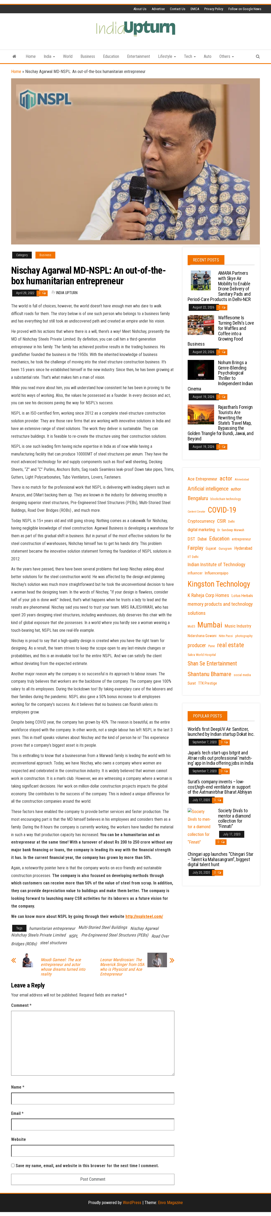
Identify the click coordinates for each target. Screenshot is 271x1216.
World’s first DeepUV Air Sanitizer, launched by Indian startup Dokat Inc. (221, 731)
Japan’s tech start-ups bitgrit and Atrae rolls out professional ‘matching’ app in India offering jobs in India (220, 758)
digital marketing (201, 529)
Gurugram (225, 549)
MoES (191, 626)
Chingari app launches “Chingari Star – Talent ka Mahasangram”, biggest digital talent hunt (221, 859)
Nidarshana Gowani (202, 636)
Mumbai (209, 624)
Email (17, 1113)
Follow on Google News (244, 9)
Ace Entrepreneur (202, 479)
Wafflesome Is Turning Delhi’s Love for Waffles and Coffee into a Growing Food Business (221, 331)
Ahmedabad (242, 479)
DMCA (195, 9)
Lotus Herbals (242, 595)
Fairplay (195, 548)
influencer (195, 573)
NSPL (73, 936)
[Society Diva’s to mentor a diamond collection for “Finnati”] (201, 826)
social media (242, 675)
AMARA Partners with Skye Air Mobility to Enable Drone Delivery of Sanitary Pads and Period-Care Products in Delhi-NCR (219, 286)
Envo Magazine (170, 1202)
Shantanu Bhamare (209, 674)
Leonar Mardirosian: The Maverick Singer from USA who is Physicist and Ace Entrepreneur (122, 967)
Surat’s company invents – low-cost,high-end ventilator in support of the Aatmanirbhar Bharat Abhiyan (220, 787)
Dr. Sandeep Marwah (230, 530)
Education (111, 56)
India (48, 56)
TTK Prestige (207, 683)
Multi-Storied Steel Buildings (102, 927)
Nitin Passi (226, 636)
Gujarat (211, 548)
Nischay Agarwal (144, 928)
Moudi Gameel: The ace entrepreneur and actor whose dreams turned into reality (63, 967)
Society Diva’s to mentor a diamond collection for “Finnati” (234, 818)
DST (191, 539)
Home (31, 56)
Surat (192, 683)
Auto (207, 56)
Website (18, 1139)
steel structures (53, 942)
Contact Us (177, 9)
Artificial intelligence (208, 489)
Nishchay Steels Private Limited (38, 935)
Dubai (202, 539)
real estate (230, 645)
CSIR (221, 521)
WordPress (132, 1202)
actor (226, 478)
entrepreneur (241, 539)
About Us (139, 9)
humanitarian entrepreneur (52, 928)
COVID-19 (222, 509)
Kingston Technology (219, 583)
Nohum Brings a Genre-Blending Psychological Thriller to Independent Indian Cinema (220, 376)
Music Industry (238, 626)
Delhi (231, 521)
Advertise (158, 9)
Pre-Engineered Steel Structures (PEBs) (114, 935)
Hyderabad (243, 548)
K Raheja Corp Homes (208, 595)
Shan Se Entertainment (212, 663)
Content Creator (196, 511)
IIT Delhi (193, 557)
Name (17, 1087)
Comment (21, 1005)
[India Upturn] (14, 56)
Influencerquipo (216, 573)
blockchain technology (225, 499)
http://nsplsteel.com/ (144, 916)
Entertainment (138, 56)
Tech (188, 56)
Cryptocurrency (201, 521)
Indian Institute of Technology (216, 565)
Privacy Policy (213, 9)
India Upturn (67, 293)
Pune (211, 646)
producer (197, 645)
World (68, 56)
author (236, 489)
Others (225, 56)
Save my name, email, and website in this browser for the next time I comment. (87, 1165)
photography (243, 636)
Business (87, 56)
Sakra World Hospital (202, 655)
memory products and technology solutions (220, 608)
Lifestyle (165, 56)
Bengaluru (198, 498)
